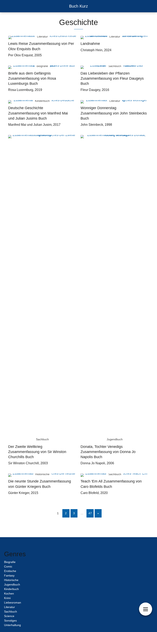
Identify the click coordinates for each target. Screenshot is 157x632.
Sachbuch (10, 611)
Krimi (7, 598)
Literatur (9, 607)
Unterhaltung (12, 625)
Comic (8, 566)
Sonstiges (10, 620)
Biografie (10, 562)
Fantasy (9, 575)
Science (9, 616)
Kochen (9, 593)
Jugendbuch (12, 584)
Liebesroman (12, 602)
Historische (11, 580)
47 (90, 513)
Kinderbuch (11, 589)
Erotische (10, 571)
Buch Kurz (78, 6)
